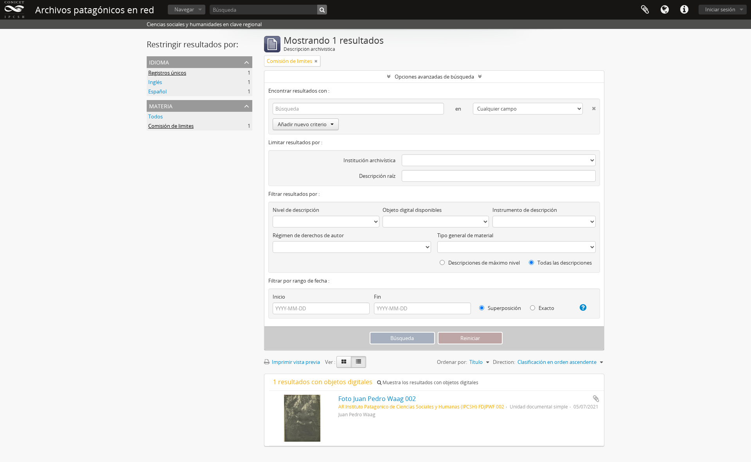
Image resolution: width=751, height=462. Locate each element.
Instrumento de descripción (524, 209)
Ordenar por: (452, 361)
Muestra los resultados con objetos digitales (429, 382)
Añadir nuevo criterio (302, 124)
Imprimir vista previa (295, 361)
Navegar (184, 9)
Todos (155, 116)
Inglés (155, 82)
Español (157, 91)
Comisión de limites (171, 125)
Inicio (279, 296)
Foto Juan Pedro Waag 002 (377, 398)
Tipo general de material (465, 235)
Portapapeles (645, 10)
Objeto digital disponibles (412, 209)
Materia (160, 105)
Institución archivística (369, 160)
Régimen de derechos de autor (308, 235)
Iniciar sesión (720, 9)
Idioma (664, 10)
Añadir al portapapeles (596, 399)
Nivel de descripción (296, 209)
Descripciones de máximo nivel (483, 262)
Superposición (504, 308)
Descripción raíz (377, 175)
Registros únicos (167, 72)
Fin (377, 296)
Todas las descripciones (564, 262)
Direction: (504, 361)
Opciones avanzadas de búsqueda (434, 76)
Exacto (545, 308)
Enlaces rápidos (684, 10)
